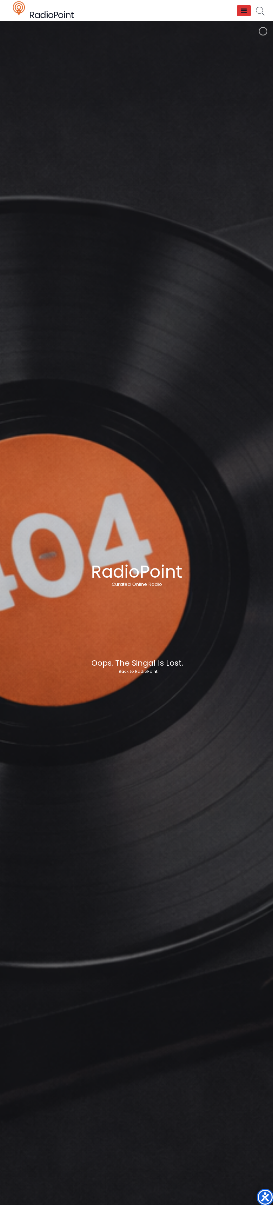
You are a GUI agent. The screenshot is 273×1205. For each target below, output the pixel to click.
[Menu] (244, 10)
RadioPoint (51, 15)
